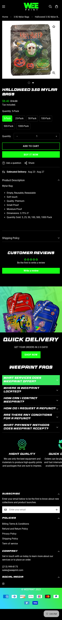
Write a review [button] (31, 270)
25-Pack (19, 118)
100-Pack (45, 118)
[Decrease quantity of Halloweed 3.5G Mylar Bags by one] (17, 136)
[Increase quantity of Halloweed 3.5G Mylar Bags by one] (56, 136)
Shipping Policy (10, 538)
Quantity (6, 136)
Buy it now (31, 154)
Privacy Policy (9, 533)
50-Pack (32, 118)
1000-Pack (23, 126)
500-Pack (8, 126)
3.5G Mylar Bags (21, 17)
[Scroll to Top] (57, 605)
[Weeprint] (31, 6)
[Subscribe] (56, 509)
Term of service (10, 543)
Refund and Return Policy (15, 528)
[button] (56, 6)
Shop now (31, 354)
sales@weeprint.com (12, 570)
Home (5, 17)
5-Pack (7, 118)
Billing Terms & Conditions (15, 523)
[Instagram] (3, 584)
